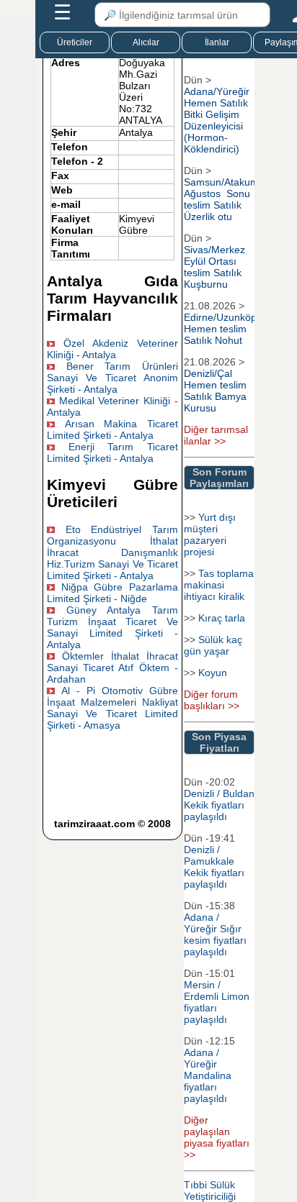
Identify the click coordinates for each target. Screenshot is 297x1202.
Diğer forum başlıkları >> (211, 699)
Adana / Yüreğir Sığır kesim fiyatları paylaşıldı (215, 934)
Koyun (212, 672)
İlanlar (217, 42)
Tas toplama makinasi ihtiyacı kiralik (219, 585)
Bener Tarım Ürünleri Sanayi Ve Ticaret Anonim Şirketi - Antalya (112, 377)
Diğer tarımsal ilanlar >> (216, 435)
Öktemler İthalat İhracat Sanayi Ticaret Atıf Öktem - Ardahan (112, 667)
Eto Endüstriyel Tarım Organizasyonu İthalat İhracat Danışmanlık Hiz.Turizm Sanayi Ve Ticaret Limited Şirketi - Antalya (112, 552)
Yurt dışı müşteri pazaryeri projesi (210, 534)
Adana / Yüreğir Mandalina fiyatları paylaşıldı (207, 1075)
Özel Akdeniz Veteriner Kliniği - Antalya (112, 348)
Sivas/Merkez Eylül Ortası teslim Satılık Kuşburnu (214, 267)
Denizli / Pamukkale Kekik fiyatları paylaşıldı (214, 867)
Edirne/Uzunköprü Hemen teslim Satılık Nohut (225, 328)
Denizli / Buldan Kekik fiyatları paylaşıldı (219, 805)
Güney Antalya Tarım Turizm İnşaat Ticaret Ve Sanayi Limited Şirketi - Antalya (112, 627)
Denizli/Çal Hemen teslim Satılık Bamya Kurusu (215, 391)
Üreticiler (74, 42)
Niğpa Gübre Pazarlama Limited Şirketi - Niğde (112, 592)
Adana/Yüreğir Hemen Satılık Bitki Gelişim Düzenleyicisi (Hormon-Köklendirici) (216, 120)
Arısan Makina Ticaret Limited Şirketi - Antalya (112, 429)
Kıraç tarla (221, 618)
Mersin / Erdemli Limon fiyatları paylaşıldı (216, 1002)
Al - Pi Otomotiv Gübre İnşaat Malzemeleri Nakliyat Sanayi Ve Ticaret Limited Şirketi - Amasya (112, 708)
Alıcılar (146, 42)
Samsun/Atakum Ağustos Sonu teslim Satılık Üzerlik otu (221, 199)
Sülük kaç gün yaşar (213, 645)
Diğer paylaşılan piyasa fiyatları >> (216, 1137)
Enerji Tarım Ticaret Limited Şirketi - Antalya (112, 452)
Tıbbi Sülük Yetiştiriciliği (210, 1190)
